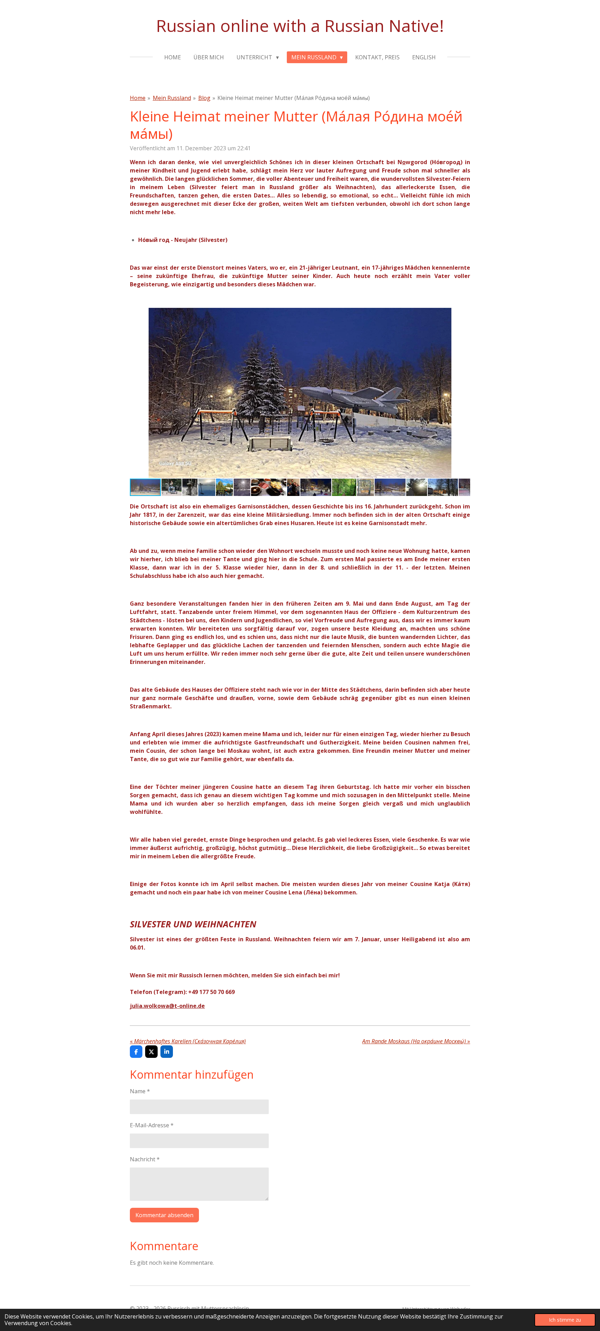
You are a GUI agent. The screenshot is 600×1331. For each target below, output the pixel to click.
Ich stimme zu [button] (565, 1319)
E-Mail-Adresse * (152, 1125)
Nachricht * (145, 1159)
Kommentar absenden (164, 1215)
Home (137, 98)
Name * (140, 1091)
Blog (204, 98)
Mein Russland (172, 98)
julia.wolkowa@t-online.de (167, 1006)
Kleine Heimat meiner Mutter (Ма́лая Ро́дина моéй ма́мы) (293, 98)
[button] (463, 314)
